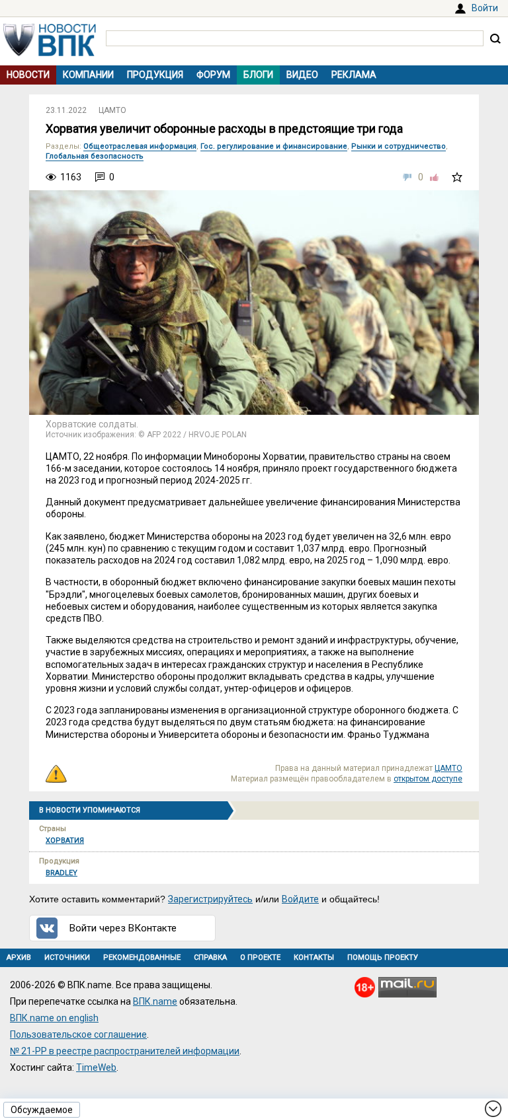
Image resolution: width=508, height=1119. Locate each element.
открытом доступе (428, 778)
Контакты (314, 957)
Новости (28, 74)
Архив (19, 957)
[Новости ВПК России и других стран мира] (49, 53)
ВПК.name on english (54, 1018)
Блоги (258, 74)
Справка (210, 957)
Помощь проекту (382, 957)
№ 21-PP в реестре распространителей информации (124, 1051)
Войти (485, 8)
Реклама (353, 74)
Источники (67, 957)
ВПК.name (155, 1001)
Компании (88, 74)
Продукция (155, 74)
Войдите (300, 899)
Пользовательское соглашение (78, 1034)
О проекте (260, 957)
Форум (213, 74)
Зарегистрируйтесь (210, 899)
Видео (302, 74)
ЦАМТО (112, 110)
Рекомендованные (142, 957)
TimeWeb (96, 1067)
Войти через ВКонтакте (123, 928)
